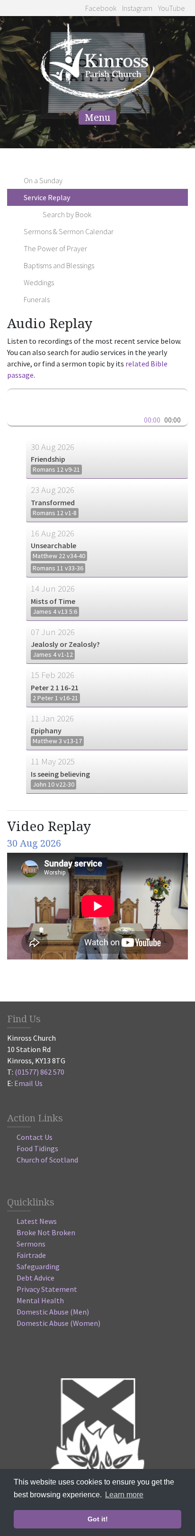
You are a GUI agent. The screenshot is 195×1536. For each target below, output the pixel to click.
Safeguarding (38, 1266)
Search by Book (67, 214)
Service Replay (47, 197)
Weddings (39, 282)
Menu (97, 117)
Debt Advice (35, 1277)
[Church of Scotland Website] (97, 1437)
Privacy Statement (47, 1289)
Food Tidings (37, 1148)
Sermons (31, 1243)
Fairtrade (31, 1255)
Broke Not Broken (46, 1232)
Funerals (37, 299)
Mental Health (40, 1300)
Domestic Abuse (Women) (58, 1323)
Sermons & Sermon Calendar (69, 231)
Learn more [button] (124, 1495)
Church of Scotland (47, 1159)
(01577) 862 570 (39, 1072)
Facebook (100, 8)
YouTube (171, 8)
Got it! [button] (98, 1519)
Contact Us (35, 1137)
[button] (19, 398)
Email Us (28, 1083)
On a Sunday (43, 180)
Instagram (136, 8)
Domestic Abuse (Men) (53, 1311)
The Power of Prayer (55, 248)
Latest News (37, 1221)
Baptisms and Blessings (59, 265)
